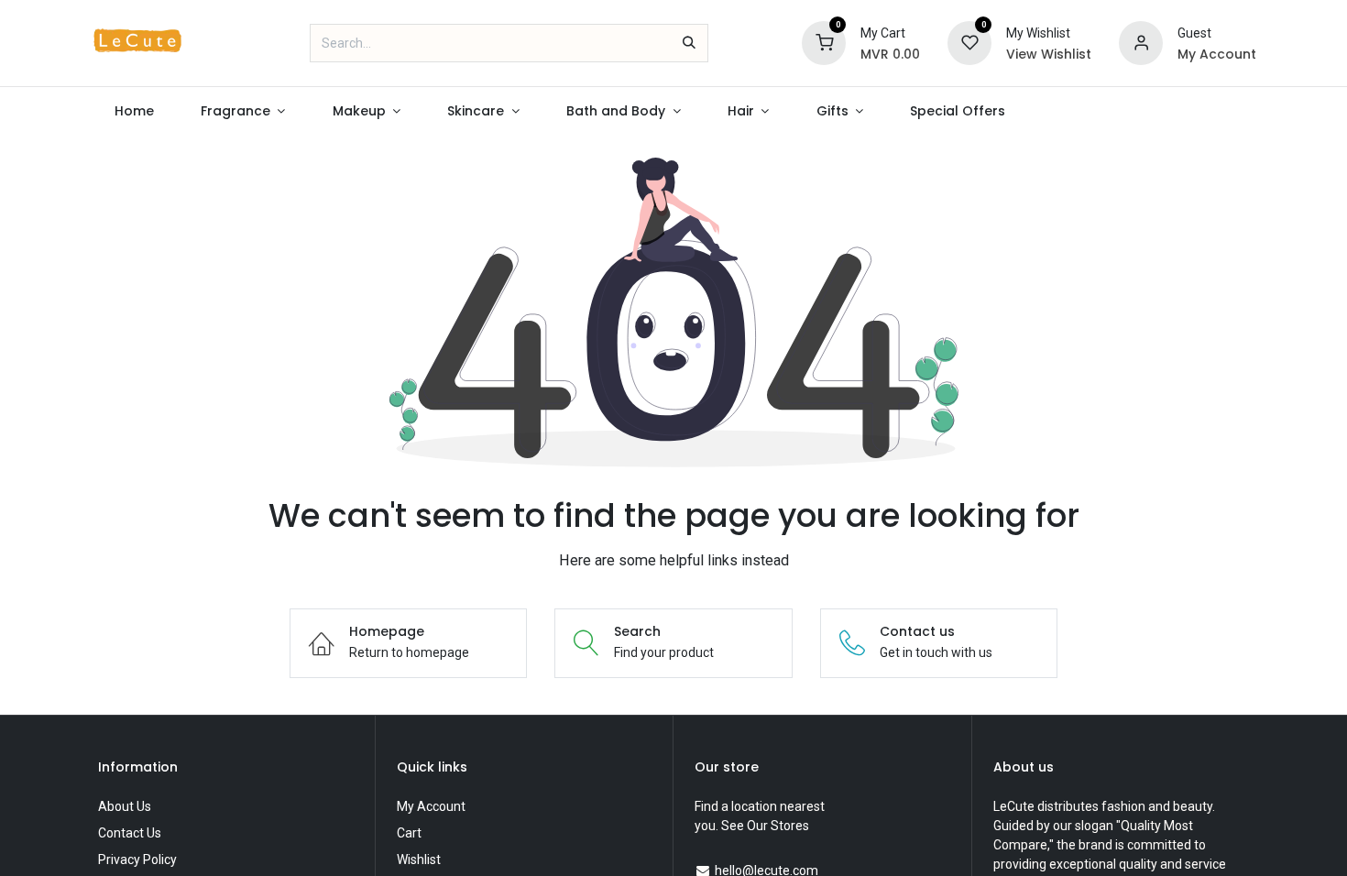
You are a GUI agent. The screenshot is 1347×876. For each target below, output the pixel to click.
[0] (824, 42)
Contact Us (129, 833)
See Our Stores (765, 825)
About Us (124, 806)
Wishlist (419, 859)
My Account (431, 806)
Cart (409, 833)
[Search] (689, 43)
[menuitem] (134, 111)
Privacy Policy (137, 859)
